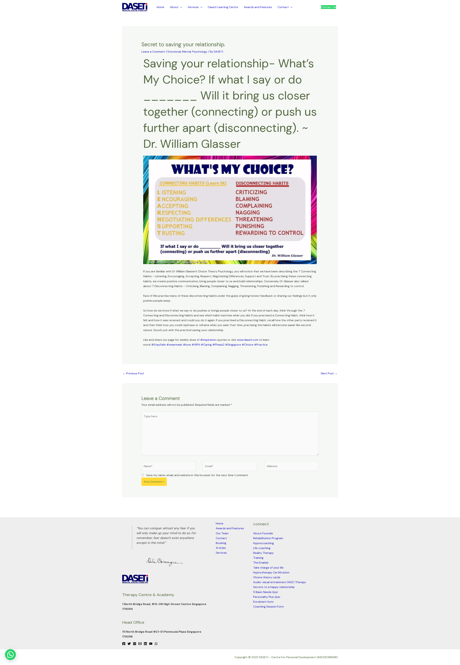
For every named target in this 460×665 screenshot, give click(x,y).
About (174, 7)
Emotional (174, 52)
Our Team (222, 533)
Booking (221, 543)
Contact (283, 7)
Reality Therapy (263, 553)
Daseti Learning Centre (223, 7)
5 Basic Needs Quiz (265, 592)
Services (193, 7)
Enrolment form (263, 602)
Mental (186, 52)
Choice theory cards (266, 577)
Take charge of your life (268, 567)
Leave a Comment (153, 52)
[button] (180, 7)
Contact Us (328, 7)
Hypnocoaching (263, 543)
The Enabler (261, 562)
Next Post (329, 373)
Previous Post (133, 373)
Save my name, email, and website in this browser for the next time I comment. (197, 475)
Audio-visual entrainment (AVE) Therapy (279, 582)
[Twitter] (129, 643)
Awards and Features (258, 7)
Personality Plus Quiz (266, 597)
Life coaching (261, 548)
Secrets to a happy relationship (274, 587)
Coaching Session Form (268, 606)
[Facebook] (123, 643)
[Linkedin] (145, 643)
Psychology (199, 52)
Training (258, 558)
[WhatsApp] (156, 643)
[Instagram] (134, 643)
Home (160, 7)
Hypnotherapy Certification (271, 572)
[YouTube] (150, 643)
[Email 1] (140, 643)
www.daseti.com (247, 340)
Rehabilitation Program (268, 538)
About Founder (263, 533)
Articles (221, 548)
